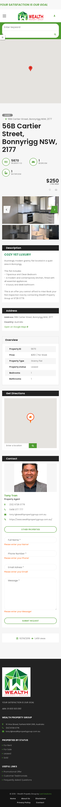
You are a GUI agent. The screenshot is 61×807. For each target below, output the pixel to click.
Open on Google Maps (15, 326)
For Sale (8, 749)
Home (13, 798)
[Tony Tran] (30, 477)
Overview (11, 340)
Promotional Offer (13, 771)
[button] (30, 68)
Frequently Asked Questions (18, 780)
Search (55, 34)
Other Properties (30, 529)
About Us (25, 798)
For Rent (8, 745)
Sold (6, 757)
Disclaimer (40, 798)
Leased (7, 753)
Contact (40, 802)
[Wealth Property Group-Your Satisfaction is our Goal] (30, 15)
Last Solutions (45, 794)
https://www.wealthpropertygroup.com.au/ (30, 519)
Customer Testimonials (15, 775)
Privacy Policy (23, 802)
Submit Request (30, 620)
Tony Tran (10, 495)
